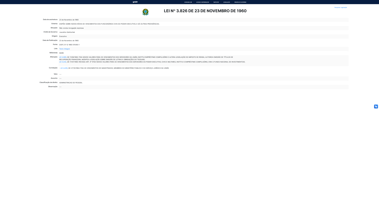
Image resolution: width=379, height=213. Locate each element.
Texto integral (64, 49)
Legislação (226, 2)
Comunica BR (188, 2)
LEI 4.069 (62, 57)
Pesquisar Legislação (340, 7)
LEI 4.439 (64, 68)
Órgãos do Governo (240, 2)
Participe (216, 2)
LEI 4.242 (62, 62)
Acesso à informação (202, 2)
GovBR (135, 2)
